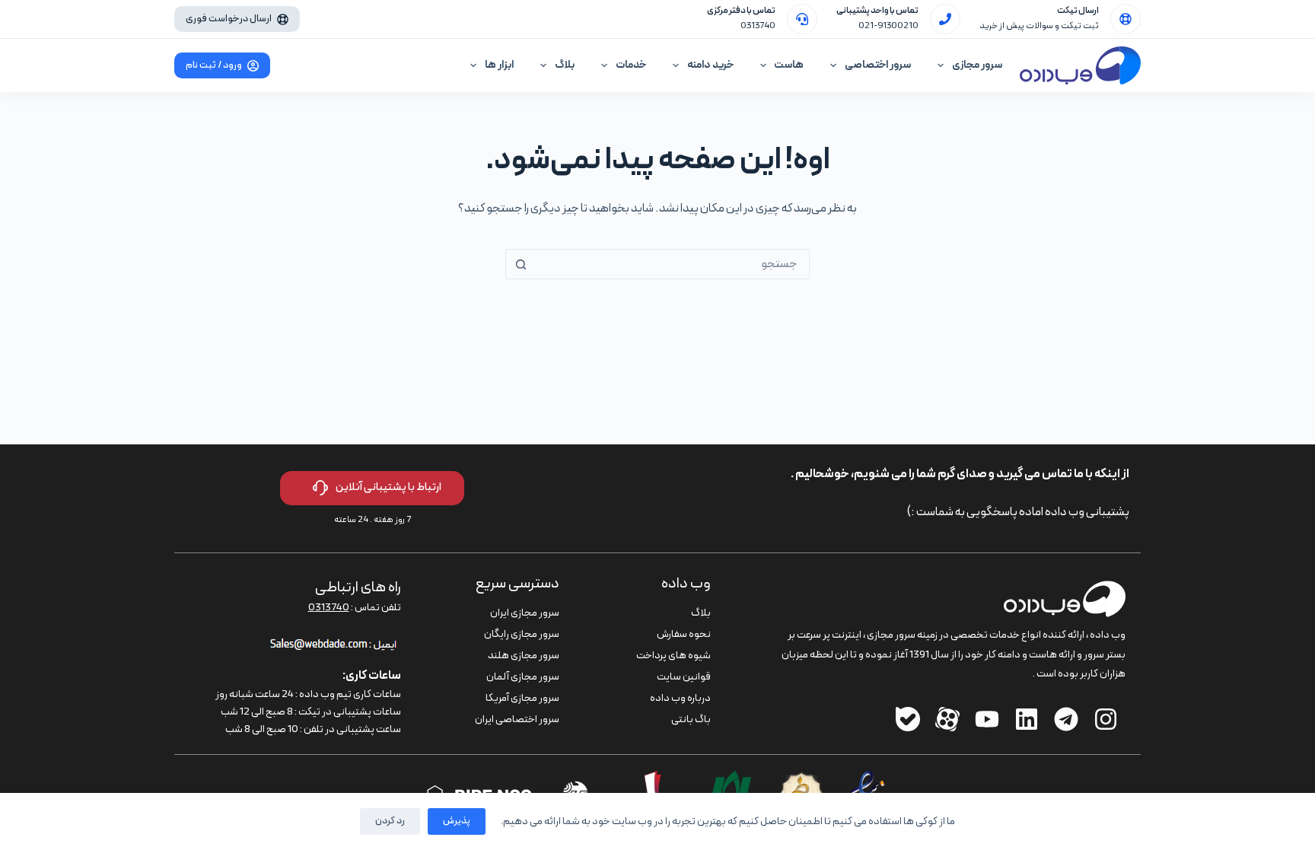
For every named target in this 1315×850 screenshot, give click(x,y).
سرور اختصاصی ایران (517, 719)
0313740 (757, 26)
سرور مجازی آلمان (522, 677)
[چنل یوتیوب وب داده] (987, 719)
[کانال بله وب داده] (908, 719)
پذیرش (456, 821)
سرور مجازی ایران (524, 613)
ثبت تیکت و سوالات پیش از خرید (1039, 26)
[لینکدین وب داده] (1026, 719)
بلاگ (565, 65)
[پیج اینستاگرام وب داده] (1106, 719)
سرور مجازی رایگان (521, 634)
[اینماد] (867, 780)
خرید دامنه (710, 65)
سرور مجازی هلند (523, 656)
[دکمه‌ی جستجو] (520, 264)
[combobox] (672, 264)
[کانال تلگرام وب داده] (1066, 719)
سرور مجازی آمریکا (522, 698)
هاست (789, 65)
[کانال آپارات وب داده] (947, 719)
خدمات (631, 65)
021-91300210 (888, 26)
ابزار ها (499, 65)
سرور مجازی (977, 65)
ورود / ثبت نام (214, 65)
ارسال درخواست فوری (229, 19)
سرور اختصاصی (878, 65)
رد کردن (390, 821)
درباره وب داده (680, 698)
